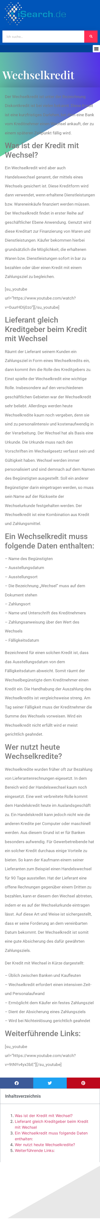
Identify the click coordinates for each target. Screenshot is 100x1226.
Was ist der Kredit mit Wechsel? (44, 1115)
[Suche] (91, 37)
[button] (96, 48)
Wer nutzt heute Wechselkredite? (45, 1144)
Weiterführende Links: (35, 1150)
